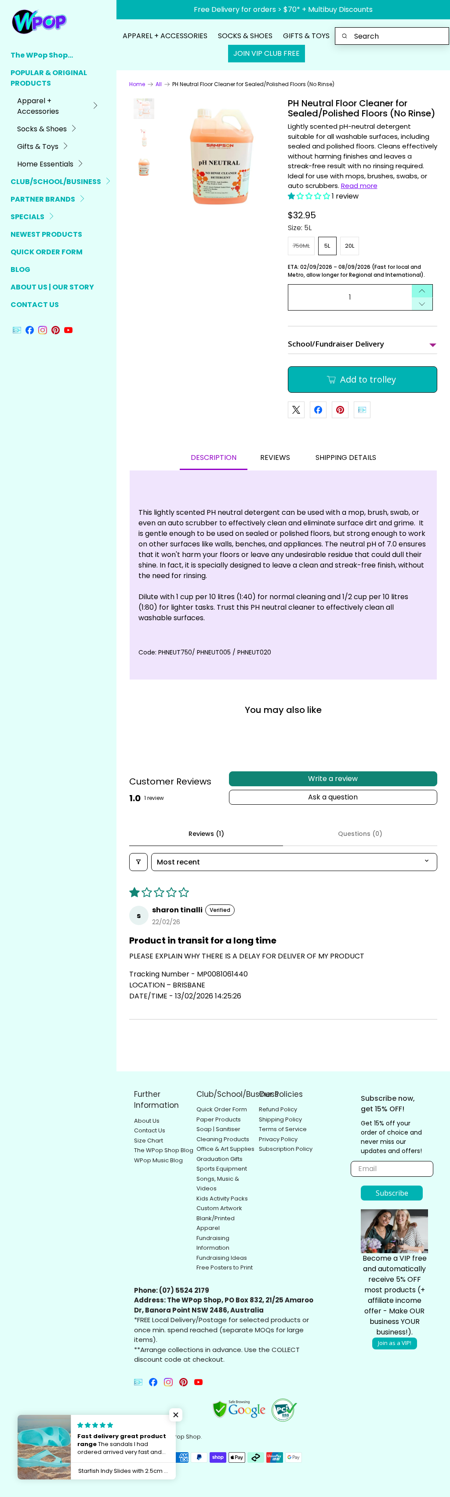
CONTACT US (35, 305)
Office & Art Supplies (225, 1149)
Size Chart (148, 1140)
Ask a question (333, 797)
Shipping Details (346, 457)
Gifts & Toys (37, 146)
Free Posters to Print (224, 1267)
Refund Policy (278, 1109)
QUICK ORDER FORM (47, 252)
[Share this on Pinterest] (340, 409)
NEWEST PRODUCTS (46, 234)
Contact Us (149, 1130)
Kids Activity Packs (222, 1198)
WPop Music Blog (158, 1160)
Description (213, 457)
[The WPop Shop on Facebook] (29, 332)
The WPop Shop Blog (163, 1150)
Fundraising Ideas (221, 1258)
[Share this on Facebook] (318, 409)
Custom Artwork (219, 1208)
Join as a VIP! (394, 1343)
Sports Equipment (221, 1168)
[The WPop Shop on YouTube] (68, 332)
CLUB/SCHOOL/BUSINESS (56, 182)
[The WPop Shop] (49, 21)
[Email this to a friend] (362, 409)
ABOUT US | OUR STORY (52, 287)
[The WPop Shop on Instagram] (42, 332)
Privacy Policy (278, 1139)
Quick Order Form (221, 1109)
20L (349, 246)
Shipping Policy (280, 1119)
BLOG (20, 269)
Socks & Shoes (42, 129)
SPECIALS (27, 217)
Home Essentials (45, 164)
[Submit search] (344, 36)
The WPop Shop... (42, 55)
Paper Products (218, 1119)
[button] (309, 196)
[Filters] (138, 862)
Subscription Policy (285, 1149)
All (159, 84)
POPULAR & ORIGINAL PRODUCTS (49, 78)
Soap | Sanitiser (218, 1129)
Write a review (333, 779)
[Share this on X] (296, 409)
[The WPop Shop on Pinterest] (55, 332)
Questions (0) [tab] (360, 833)
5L (327, 246)
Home (137, 84)
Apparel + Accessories (38, 106)
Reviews (275, 457)
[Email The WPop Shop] (17, 332)
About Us (147, 1121)
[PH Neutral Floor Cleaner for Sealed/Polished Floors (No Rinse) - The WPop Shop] (221, 156)
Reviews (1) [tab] (206, 833)
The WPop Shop (178, 1436)
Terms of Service (283, 1129)
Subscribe (392, 1193)
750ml (301, 246)
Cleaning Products (222, 1139)
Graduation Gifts (219, 1159)
